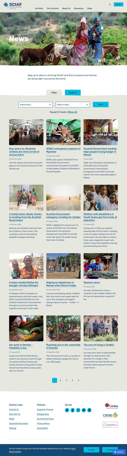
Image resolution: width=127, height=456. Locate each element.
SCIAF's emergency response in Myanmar (63, 146)
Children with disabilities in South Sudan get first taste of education (101, 216)
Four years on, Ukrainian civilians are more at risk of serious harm (26, 144)
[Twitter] (67, 410)
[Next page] (78, 380)
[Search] (110, 4)
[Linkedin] (89, 410)
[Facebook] (73, 410)
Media (11, 419)
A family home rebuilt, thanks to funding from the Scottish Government (26, 212)
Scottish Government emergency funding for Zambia (63, 213)
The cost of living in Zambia (101, 342)
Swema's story (101, 277)
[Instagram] (78, 410)
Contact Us (14, 409)
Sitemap (12, 428)
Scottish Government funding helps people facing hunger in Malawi (101, 149)
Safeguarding (43, 414)
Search (73, 92)
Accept (91, 450)
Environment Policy (45, 419)
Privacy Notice (43, 423)
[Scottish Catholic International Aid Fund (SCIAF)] (13, 5)
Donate (118, 4)
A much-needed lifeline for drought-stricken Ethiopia (26, 281)
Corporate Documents (18, 423)
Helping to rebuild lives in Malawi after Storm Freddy (63, 280)
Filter (100, 104)
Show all (72, 112)
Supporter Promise (45, 409)
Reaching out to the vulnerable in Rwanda (63, 339)
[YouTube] (84, 410)
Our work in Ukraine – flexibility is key (26, 343)
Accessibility (42, 428)
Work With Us (14, 414)
